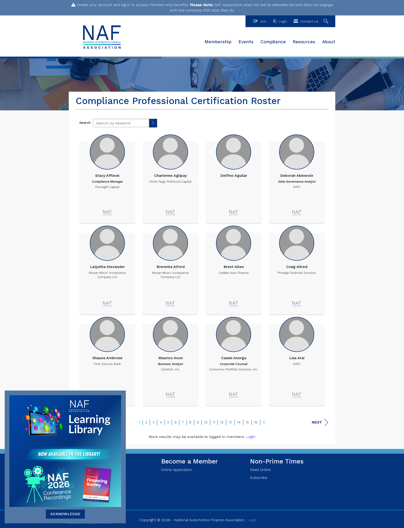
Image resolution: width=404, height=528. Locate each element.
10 (206, 422)
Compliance (273, 41)
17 (264, 422)
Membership (218, 41)
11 (214, 422)
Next (317, 422)
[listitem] (107, 177)
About (328, 41)
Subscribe (258, 477)
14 (239, 422)
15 (247, 422)
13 (230, 422)
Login (250, 436)
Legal (252, 520)
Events (245, 41)
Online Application (176, 469)
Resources (304, 41)
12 (222, 422)
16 (256, 422)
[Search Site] (326, 21)
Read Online (260, 469)
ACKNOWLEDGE (65, 514)
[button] (153, 123)
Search (85, 122)
